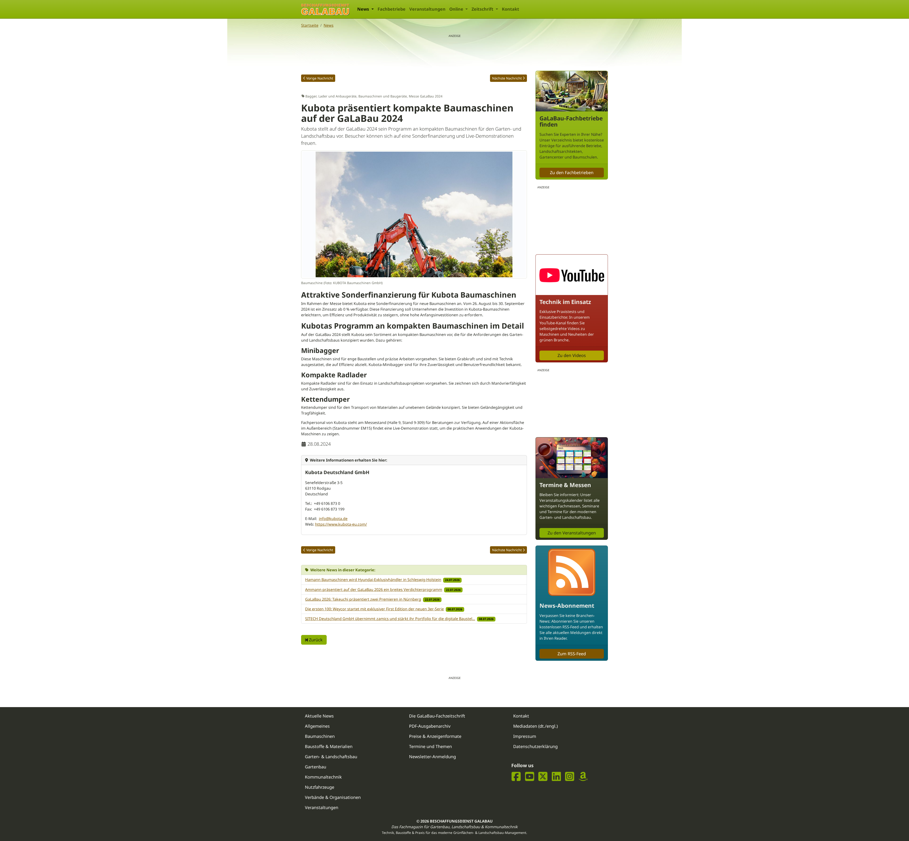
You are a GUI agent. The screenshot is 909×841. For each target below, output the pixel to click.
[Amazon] (583, 776)
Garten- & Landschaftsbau (331, 756)
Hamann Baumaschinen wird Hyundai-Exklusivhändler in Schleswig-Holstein (373, 579)
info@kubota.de (333, 518)
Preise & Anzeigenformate (435, 736)
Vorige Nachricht (319, 78)
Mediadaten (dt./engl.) (535, 726)
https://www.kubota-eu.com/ (341, 524)
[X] (543, 776)
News (329, 25)
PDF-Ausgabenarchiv (429, 726)
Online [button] (456, 9)
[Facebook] (516, 776)
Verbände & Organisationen (333, 797)
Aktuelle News (319, 716)
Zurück (315, 640)
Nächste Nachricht (507, 78)
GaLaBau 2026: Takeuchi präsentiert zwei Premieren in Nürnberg (363, 599)
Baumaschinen (320, 736)
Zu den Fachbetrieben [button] (571, 172)
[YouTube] (529, 776)
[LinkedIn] (556, 776)
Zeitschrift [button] (483, 9)
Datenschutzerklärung (535, 746)
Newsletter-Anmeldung (432, 756)
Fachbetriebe (391, 9)
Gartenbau (315, 767)
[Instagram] (569, 776)
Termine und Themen (430, 746)
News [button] (363, 9)
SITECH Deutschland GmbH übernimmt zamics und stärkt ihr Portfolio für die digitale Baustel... (390, 618)
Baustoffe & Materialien (328, 746)
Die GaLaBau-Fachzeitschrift (437, 716)
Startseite (309, 25)
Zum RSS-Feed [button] (571, 653)
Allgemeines (317, 726)
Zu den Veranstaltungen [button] (572, 533)
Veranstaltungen (427, 9)
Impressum (524, 736)
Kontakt (510, 9)
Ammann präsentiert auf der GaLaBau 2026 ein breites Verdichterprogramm (373, 589)
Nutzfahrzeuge (319, 787)
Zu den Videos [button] (571, 355)
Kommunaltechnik (323, 777)
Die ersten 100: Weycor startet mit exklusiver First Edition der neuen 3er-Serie (374, 609)
